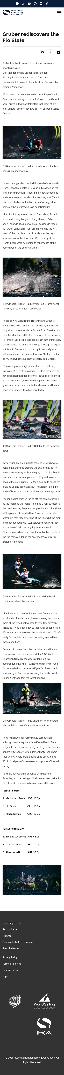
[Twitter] (23, 3)
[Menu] (59, 12)
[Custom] (47, 3)
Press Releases (11, 948)
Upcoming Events (12, 923)
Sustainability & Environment (18, 942)
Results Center (10, 929)
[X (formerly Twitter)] (50, 52)
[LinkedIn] (58, 52)
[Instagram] (35, 3)
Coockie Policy (10, 970)
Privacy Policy (10, 957)
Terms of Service (12, 963)
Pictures (7, 936)
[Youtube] (29, 3)
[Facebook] (17, 3)
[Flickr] (41, 3)
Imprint (6, 976)
